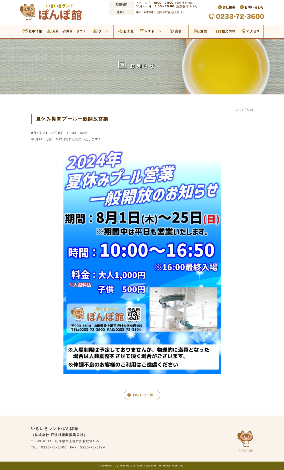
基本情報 (35, 31)
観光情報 (228, 31)
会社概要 (229, 7)
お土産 (128, 31)
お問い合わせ (254, 7)
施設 (203, 31)
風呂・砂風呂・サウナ (69, 31)
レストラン (153, 31)
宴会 (178, 31)
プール (103, 31)
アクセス (252, 31)
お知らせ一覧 (143, 395)
